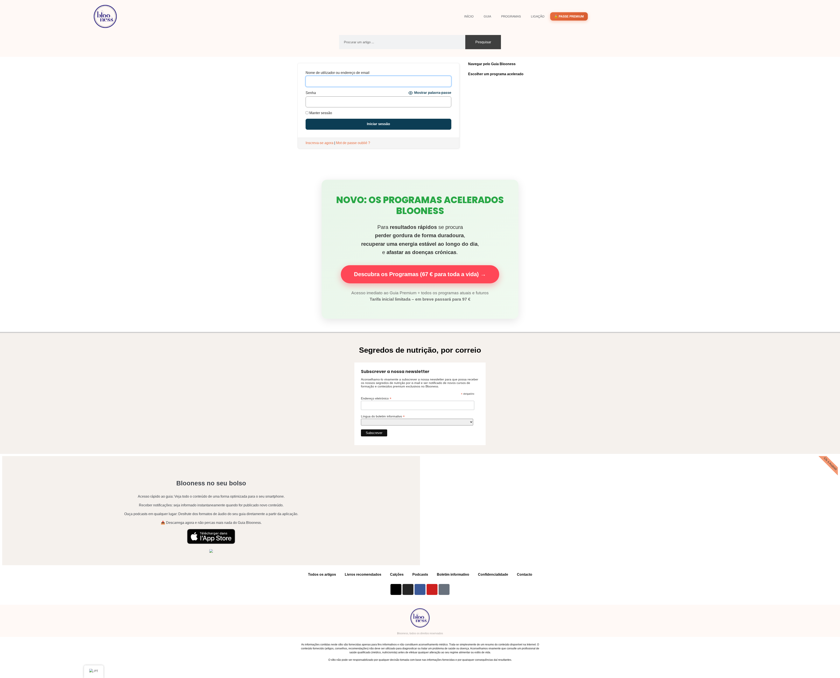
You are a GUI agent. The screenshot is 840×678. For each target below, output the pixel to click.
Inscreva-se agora (319, 143)
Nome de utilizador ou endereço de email (337, 73)
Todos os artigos (322, 574)
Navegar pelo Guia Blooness (492, 64)
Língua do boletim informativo (383, 416)
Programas (511, 16)
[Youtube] (432, 589)
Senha (311, 93)
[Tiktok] (444, 589)
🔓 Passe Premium (569, 16)
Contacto (524, 574)
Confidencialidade (493, 574)
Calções (397, 574)
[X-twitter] (395, 589)
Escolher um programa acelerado (495, 74)
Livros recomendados (363, 574)
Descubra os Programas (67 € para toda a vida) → (420, 274)
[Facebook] (420, 589)
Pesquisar (483, 42)
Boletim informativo (453, 574)
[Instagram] (407, 589)
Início (469, 16)
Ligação (537, 16)
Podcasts (420, 574)
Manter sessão (320, 113)
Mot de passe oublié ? (353, 143)
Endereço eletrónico (376, 398)
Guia (487, 16)
